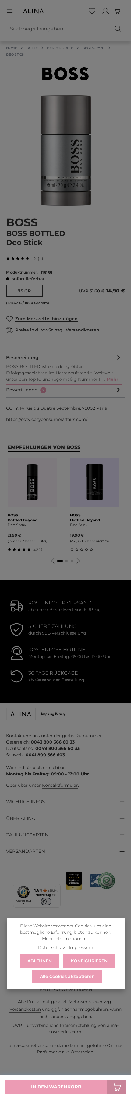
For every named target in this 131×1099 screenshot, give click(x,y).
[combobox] (59, 29)
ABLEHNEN (39, 961)
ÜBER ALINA (20, 818)
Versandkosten (25, 1009)
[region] (65, 150)
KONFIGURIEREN (89, 961)
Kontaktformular (60, 785)
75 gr (24, 291)
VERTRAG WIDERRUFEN (65, 989)
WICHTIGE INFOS (25, 801)
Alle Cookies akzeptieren (67, 976)
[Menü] (12, 11)
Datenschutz (51, 947)
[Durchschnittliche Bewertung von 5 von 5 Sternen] (20, 258)
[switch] (46, 901)
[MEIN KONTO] (105, 11)
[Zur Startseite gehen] (33, 11)
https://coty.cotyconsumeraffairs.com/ (46, 419)
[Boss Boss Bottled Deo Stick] (65, 150)
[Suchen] (118, 29)
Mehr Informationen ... (65, 938)
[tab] (64, 369)
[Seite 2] (66, 561)
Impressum (81, 947)
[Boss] (65, 74)
